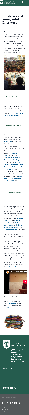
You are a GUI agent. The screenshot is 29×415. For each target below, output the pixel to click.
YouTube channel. (10, 308)
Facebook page (11, 303)
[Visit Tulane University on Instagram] (11, 403)
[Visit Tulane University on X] (7, 403)
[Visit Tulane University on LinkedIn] (15, 403)
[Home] (7, 2)
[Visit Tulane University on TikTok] (19, 403)
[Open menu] (28, 2)
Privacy (4, 407)
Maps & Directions (17, 361)
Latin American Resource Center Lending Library (13, 178)
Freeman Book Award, (11, 230)
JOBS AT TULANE (7, 368)
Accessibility (5, 409)
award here (8, 142)
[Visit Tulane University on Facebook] (3, 403)
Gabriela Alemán (14, 267)
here (10, 183)
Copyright (5, 411)
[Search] (22, 2)
